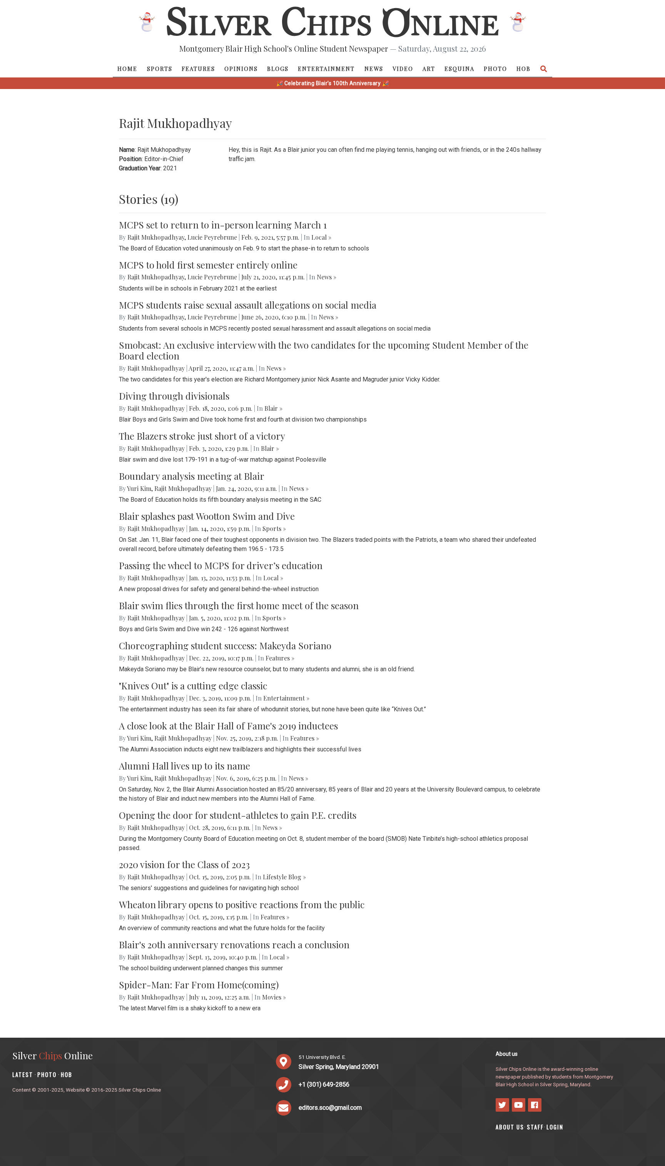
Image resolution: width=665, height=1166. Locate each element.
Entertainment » (286, 698)
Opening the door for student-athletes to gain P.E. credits (237, 815)
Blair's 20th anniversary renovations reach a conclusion (234, 944)
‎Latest (22, 1074)
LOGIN (554, 1127)
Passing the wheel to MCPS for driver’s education (220, 565)
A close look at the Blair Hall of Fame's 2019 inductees (228, 725)
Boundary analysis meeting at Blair (191, 476)
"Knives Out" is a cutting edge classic (193, 685)
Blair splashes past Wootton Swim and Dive (207, 516)
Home (127, 68)
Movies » (274, 997)
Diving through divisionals (174, 396)
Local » (321, 237)
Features (198, 68)
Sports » (274, 528)
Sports (159, 68)
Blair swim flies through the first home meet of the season (239, 605)
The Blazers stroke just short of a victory (202, 436)
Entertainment (326, 68)
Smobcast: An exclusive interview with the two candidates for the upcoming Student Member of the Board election (323, 350)
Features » (280, 658)
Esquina (459, 68)
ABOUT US (510, 1127)
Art (429, 68)
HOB (523, 68)
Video (403, 68)
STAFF (535, 1127)
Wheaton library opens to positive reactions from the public (241, 904)
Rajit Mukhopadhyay (155, 237)
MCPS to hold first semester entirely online (208, 265)
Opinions (241, 68)
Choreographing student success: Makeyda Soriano (225, 645)
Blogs (278, 68)
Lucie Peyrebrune (212, 237)
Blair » (273, 408)
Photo (495, 68)
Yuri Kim (139, 488)
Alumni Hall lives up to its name (184, 765)
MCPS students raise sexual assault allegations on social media (247, 305)
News (373, 68)
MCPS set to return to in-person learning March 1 (223, 224)
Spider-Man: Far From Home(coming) (199, 984)
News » (326, 277)
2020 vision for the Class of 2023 (184, 864)
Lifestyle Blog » (284, 877)
